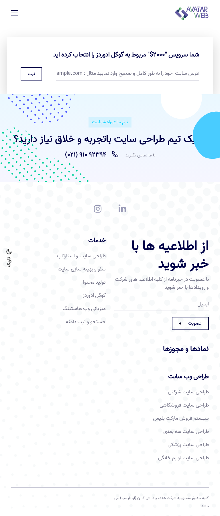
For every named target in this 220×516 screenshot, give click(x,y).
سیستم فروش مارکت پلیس (181, 419)
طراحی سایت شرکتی (188, 392)
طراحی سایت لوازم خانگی (183, 458)
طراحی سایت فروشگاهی (184, 405)
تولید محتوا (94, 282)
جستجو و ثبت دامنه (86, 322)
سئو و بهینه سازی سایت (82, 269)
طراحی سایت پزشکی (188, 445)
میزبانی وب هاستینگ (84, 309)
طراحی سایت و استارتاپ (81, 256)
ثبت (31, 74)
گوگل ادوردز (94, 296)
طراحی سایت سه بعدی (186, 432)
